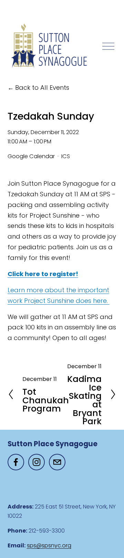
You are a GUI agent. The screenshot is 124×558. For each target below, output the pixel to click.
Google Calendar (31, 156)
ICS (65, 156)
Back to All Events (42, 87)
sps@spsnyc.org (49, 545)
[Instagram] (36, 462)
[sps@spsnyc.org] (57, 462)
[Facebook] (16, 462)
